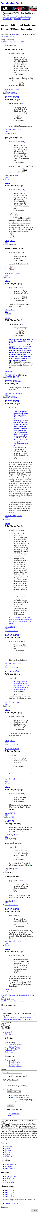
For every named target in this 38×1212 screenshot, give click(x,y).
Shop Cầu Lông (10, 1164)
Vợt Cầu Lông (10, 1168)
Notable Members (15, 1062)
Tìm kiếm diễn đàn (15, 1044)
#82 (6, 131)
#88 (6, 395)
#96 (6, 837)
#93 (6, 743)
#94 (6, 781)
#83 (6, 177)
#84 (6, 243)
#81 (6, 91)
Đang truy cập (14, 1064)
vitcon (7, 183)
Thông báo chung (11, 1176)
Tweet (3, 1009)
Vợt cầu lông (9, 1190)
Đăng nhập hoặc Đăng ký (12, 3)
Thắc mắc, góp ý (10, 1178)
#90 (6, 629)
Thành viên (9, 1052)
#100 (6, 991)
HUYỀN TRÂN (12, 97)
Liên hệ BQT (9, 1182)
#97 (6, 870)
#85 (6, 275)
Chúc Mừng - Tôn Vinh (20, 34)
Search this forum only (21, 1097)
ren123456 (9, 821)
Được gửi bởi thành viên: (11, 1080)
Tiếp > (22, 42)
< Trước (3, 42)
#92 (6, 704)
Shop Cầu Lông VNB (12, 1048)
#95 (6, 815)
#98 (6, 903)
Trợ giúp (8, 1180)
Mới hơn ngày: (7, 1089)
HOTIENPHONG (11, 375)
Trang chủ (8, 1032)
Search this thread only (21, 1095)
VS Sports (8, 1166)
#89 (6, 518)
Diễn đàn (8, 1034)
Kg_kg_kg (4, 36)
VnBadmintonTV (11, 1050)
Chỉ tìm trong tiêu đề (20, 1076)
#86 (6, 312)
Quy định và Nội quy (12, 1203)
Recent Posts (13, 1046)
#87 (6, 373)
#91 (6, 665)
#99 (6, 943)
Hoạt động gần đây (15, 1066)
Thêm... (9, 1115)
